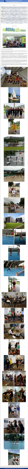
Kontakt (16, 468)
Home (21, 468)
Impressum (19, 468)
